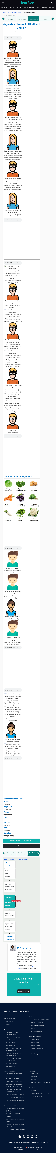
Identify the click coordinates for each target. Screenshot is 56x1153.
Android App (9, 1021)
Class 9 (25, 7)
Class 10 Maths (35, 1039)
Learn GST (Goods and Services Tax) (40, 1082)
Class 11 (11, 7)
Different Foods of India (9, 914)
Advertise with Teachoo (28, 1144)
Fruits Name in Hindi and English (9, 873)
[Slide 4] (28, 994)
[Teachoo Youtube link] (32, 1136)
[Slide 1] (20, 994)
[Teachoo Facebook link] (20, 1136)
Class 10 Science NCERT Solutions (15, 1129)
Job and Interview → (10, 938)
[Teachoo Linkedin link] (36, 1136)
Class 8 (31, 7)
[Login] (51, 2)
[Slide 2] (22, 994)
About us (10, 1142)
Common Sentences (17, 12)
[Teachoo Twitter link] (28, 1136)
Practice (51, 7)
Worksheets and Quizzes (37, 1025)
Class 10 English (35, 1045)
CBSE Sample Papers (36, 1096)
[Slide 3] (25, 994)
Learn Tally (33, 1079)
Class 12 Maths (35, 1051)
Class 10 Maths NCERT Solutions (15, 1094)
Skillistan (33, 1028)
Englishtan (33, 1090)
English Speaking (7, 12)
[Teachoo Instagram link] (24, 1136)
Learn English (34, 1073)
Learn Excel (34, 1076)
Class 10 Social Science (37, 1048)
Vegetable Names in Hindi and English (10, 901)
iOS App (8, 1024)
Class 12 (4, 7)
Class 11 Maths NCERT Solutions (15, 1097)
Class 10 (18, 7)
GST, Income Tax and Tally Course (40, 1019)
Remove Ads (21, 846)
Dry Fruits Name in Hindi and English (9, 886)
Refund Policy (44, 1142)
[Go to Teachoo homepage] (27, 3)
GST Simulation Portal (36, 1031)
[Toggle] (3, 2)
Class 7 (38, 7)
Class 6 (44, 7)
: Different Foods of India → (21, 841)
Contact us (17, 1142)
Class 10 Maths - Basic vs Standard (40, 1093)
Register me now (23, 991)
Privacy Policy (35, 1142)
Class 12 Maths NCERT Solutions (15, 1100)
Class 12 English (35, 1054)
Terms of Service (25, 1142)
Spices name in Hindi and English (9, 926)
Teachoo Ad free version (37, 1022)
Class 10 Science (35, 1042)
